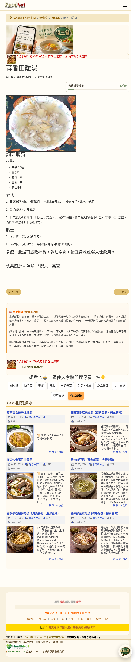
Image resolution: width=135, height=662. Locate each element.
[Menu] (125, 5)
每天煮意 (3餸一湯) (60, 627)
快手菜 (28, 385)
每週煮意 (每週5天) (84, 627)
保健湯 (9, 77)
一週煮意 (66, 385)
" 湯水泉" (23, 56)
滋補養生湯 (34, 417)
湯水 (52, 385)
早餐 (41, 385)
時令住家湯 (34, 464)
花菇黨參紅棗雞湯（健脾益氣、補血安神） (97, 412)
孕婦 (62, 618)
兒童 (80, 618)
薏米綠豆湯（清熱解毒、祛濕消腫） (93, 459)
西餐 (71, 618)
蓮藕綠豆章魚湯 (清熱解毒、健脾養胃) (94, 513)
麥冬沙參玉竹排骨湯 (19, 459)
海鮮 (89, 618)
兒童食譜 (58, 395)
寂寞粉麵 (102, 385)
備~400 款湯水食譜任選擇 (45, 56)
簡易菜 (42, 618)
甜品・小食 (85, 385)
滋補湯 (31, 618)
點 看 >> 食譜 (56, 451)
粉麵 (98, 618)
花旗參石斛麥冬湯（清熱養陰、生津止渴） (33, 513)
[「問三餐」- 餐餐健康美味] (67, 39)
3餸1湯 (14, 385)
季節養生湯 (98, 417)
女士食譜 (119, 385)
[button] (125, 651)
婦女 (52, 618)
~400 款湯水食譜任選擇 (44, 361)
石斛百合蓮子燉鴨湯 (19, 412)
